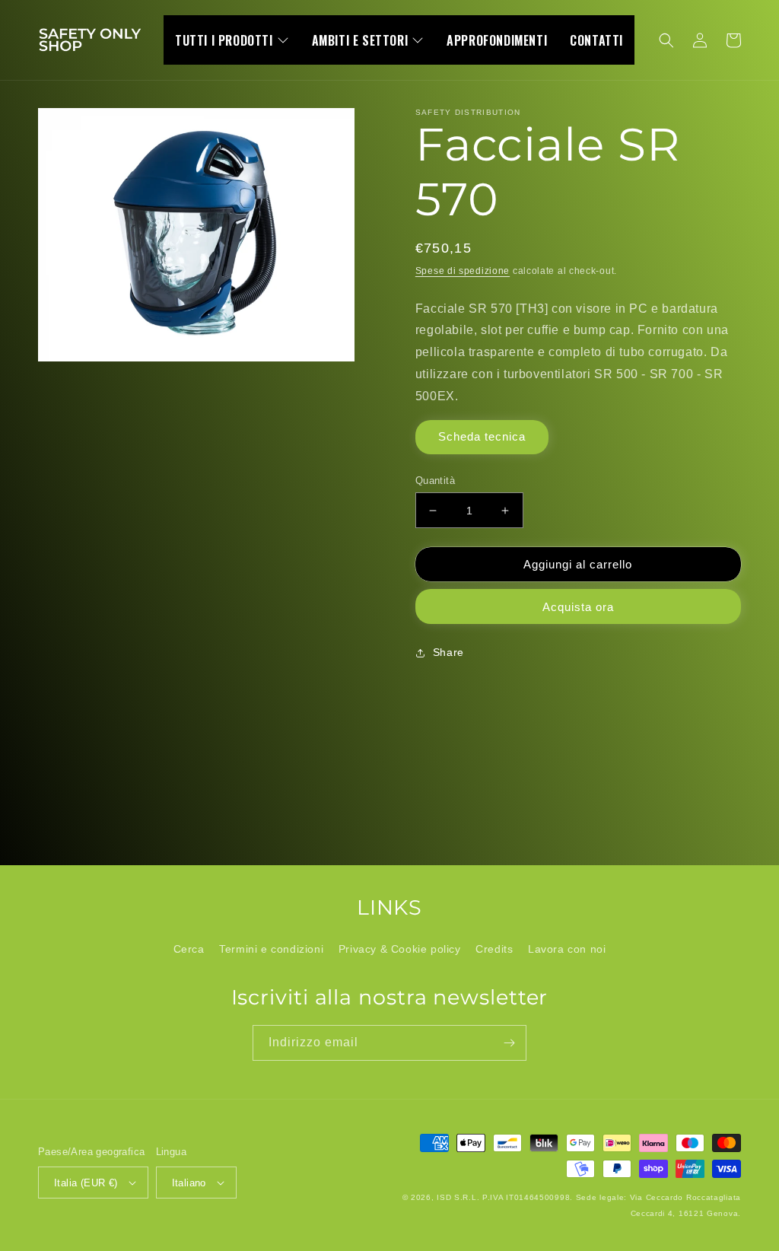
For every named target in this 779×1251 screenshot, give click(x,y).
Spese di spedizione (462, 271)
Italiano (189, 1183)
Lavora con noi (567, 949)
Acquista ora (578, 606)
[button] (666, 40)
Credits (494, 949)
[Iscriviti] (509, 1043)
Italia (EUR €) (86, 1183)
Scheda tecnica (482, 436)
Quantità (435, 480)
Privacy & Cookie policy (400, 949)
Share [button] (448, 652)
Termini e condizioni (271, 949)
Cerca (189, 949)
